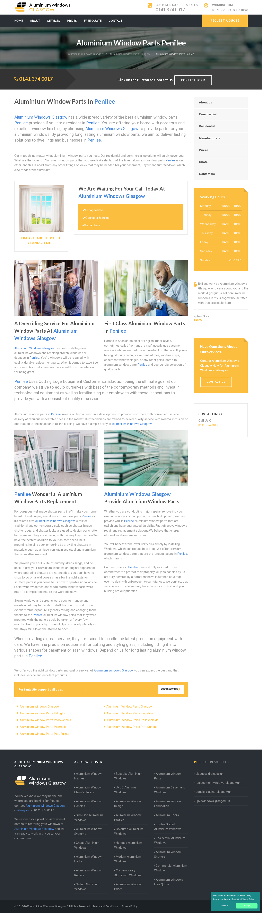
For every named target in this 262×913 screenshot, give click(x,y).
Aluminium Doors (167, 815)
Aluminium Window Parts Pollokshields (132, 720)
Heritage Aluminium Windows (128, 845)
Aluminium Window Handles (88, 804)
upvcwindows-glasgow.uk (213, 801)
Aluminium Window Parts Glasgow (129, 706)
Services (53, 21)
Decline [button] (224, 906)
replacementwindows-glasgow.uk (218, 783)
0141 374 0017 (170, 9)
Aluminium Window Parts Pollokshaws (45, 720)
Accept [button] (247, 906)
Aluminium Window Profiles (127, 817)
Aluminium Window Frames (88, 776)
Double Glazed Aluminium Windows (167, 826)
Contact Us (169, 689)
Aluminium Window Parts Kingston (129, 713)
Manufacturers (209, 138)
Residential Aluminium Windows (169, 840)
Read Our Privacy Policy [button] (243, 899)
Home (18, 21)
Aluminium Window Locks (88, 859)
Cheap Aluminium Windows (86, 845)
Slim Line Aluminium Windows (88, 817)
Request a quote (224, 20)
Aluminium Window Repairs (88, 873)
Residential (207, 126)
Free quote (93, 21)
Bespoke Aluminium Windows (128, 776)
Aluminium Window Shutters (167, 854)
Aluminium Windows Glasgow (39, 706)
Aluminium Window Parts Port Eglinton (45, 734)
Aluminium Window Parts (167, 776)
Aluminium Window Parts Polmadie (43, 727)
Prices (72, 21)
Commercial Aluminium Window (170, 868)
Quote (203, 162)
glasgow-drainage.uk (209, 774)
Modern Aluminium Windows (127, 859)
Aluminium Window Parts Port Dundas (131, 727)
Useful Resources (213, 762)
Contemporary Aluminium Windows (127, 873)
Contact (115, 21)
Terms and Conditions (106, 906)
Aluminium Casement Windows (169, 790)
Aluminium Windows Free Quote (168, 882)
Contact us (207, 174)
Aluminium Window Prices (127, 886)
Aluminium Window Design (127, 804)
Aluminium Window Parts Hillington (43, 713)
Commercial (208, 114)
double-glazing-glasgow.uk (213, 792)
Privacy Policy (129, 906)
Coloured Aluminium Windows (128, 831)
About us (205, 102)
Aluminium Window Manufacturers (88, 790)
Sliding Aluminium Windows (86, 886)
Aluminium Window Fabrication (167, 804)
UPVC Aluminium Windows (126, 790)
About (35, 21)
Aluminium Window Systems (88, 831)
